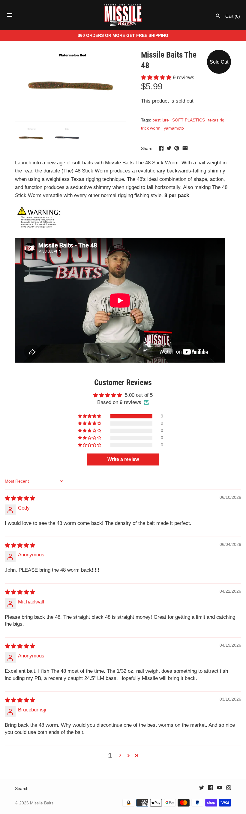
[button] (157, 77)
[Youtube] (219, 789)
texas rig (216, 120)
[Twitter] (201, 789)
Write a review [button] (123, 459)
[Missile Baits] (123, 15)
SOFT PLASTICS (188, 120)
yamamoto (174, 128)
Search (21, 788)
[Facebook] (210, 789)
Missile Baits (41, 803)
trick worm (150, 128)
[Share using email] (185, 148)
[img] (20, 498)
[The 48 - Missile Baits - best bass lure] (70, 85)
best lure (160, 120)
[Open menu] (9, 16)
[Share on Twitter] (168, 148)
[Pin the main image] (176, 148)
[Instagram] (228, 789)
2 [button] (119, 756)
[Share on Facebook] (161, 148)
